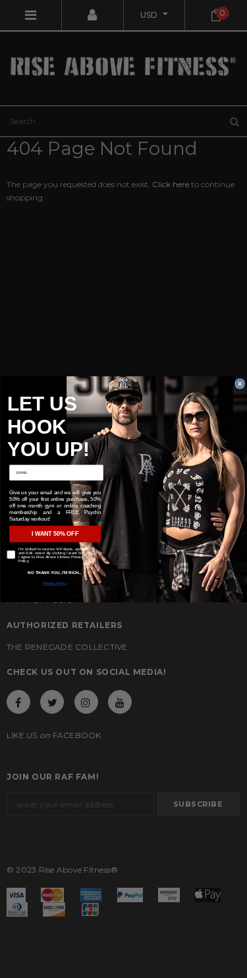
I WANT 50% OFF (55, 534)
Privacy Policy (55, 583)
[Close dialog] (240, 383)
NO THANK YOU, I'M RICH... (55, 572)
